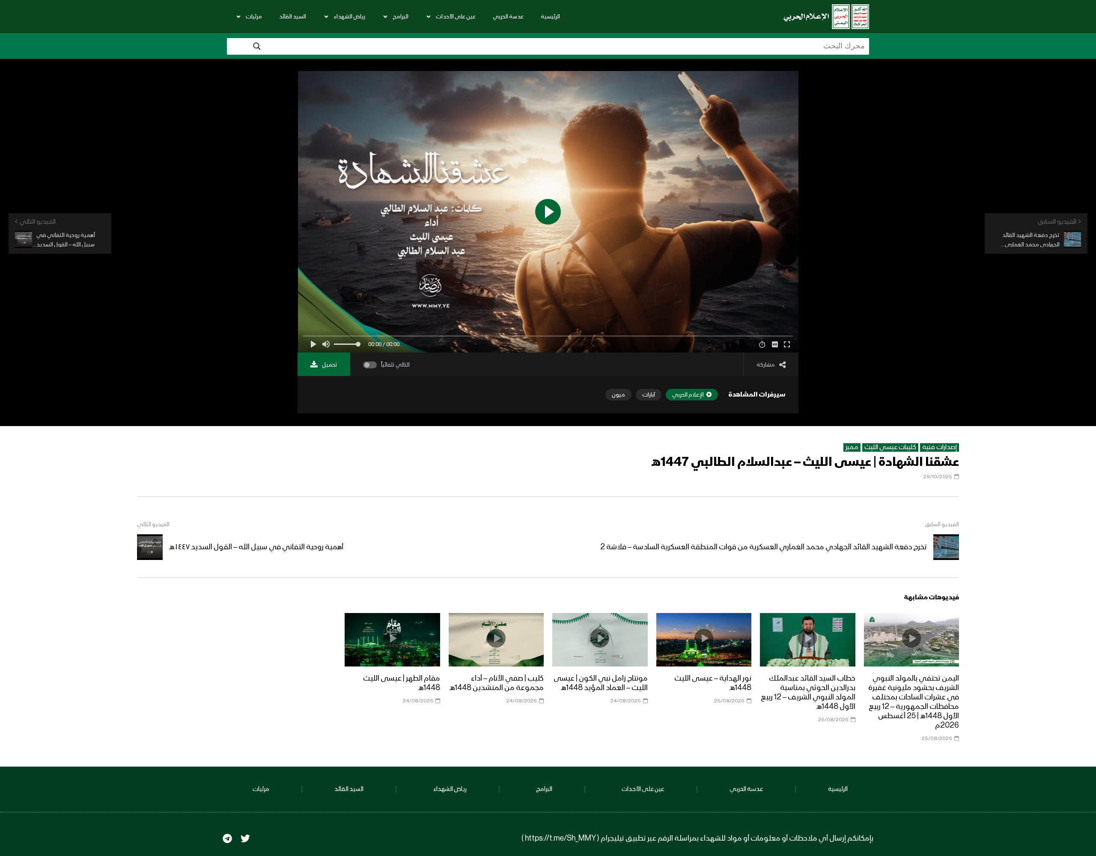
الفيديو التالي (153, 524)
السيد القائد (292, 17)
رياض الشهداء (349, 17)
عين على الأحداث (456, 17)
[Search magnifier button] (257, 46)
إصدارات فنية (939, 447)
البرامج (400, 17)
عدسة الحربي (508, 17)
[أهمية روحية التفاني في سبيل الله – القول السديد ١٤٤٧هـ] (150, 547)
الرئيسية (550, 17)
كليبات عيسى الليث (890, 447)
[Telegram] (227, 838)
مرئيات (254, 17)
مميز (852, 447)
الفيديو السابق (942, 524)
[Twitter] (245, 838)
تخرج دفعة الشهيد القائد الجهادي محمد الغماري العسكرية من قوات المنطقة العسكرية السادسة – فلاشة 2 (763, 547)
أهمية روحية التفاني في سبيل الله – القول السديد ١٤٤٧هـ (256, 547)
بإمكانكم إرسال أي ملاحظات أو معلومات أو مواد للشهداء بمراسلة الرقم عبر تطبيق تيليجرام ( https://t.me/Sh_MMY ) (697, 838)
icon (911, 638)
